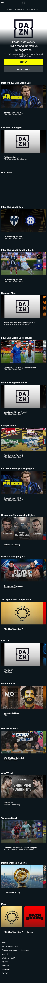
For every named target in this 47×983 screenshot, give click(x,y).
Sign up (23, 62)
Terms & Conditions (10, 946)
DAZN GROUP (8, 957)
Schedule (19, 9)
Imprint (5, 954)
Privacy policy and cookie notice (15, 950)
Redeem (5, 965)
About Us (6, 969)
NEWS (5, 961)
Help (4, 942)
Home (9, 9)
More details (23, 69)
